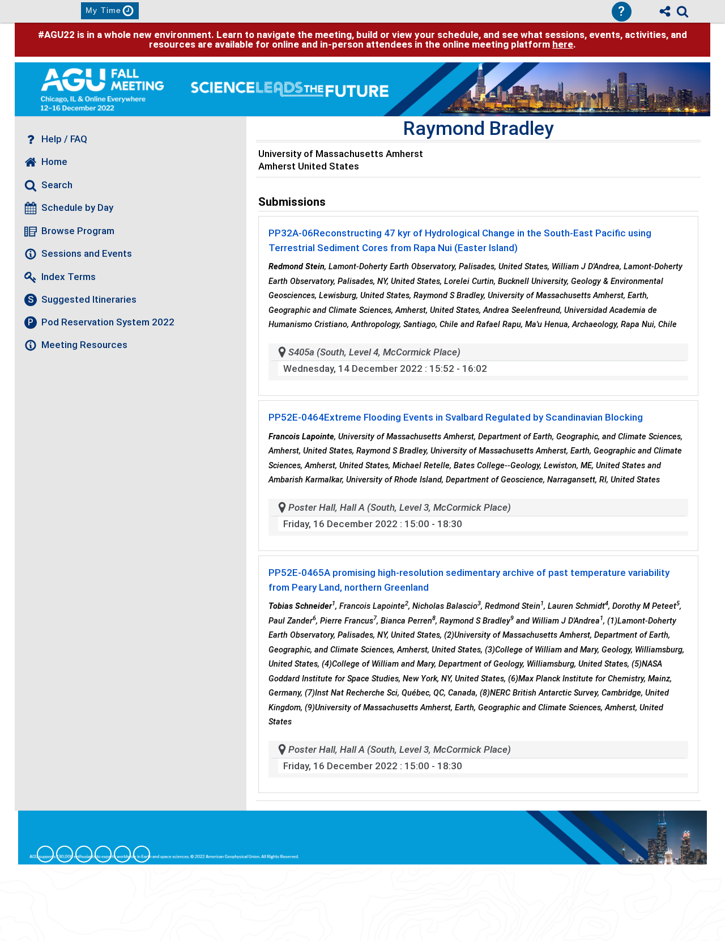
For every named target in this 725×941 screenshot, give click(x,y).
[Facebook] (45, 853)
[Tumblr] (103, 853)
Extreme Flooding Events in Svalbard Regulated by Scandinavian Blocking (455, 417)
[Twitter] (122, 853)
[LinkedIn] (83, 853)
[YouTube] (141, 853)
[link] (682, 11)
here (562, 44)
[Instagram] (64, 853)
